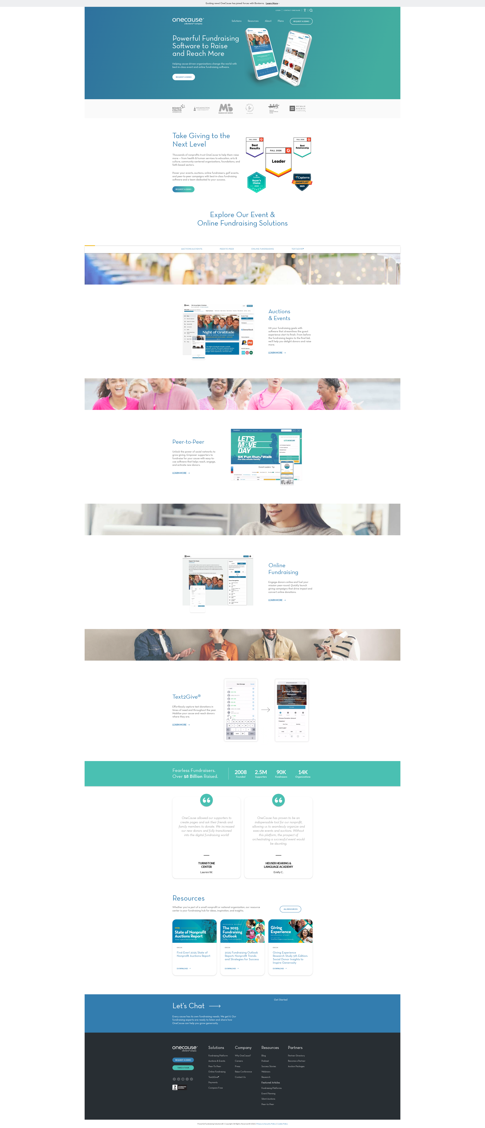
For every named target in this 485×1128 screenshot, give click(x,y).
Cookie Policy (282, 1124)
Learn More (272, 3)
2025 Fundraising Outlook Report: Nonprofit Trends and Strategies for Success (242, 956)
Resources (253, 21)
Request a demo (183, 1060)
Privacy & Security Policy (266, 1124)
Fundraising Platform (218, 1056)
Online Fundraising (262, 249)
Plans (281, 21)
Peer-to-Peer (227, 249)
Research (265, 1077)
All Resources (290, 909)
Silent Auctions (268, 1099)
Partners (295, 1048)
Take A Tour (183, 1068)
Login (278, 10)
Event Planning (268, 1093)
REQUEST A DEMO (184, 77)
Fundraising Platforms (271, 1088)
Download (182, 968)
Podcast (265, 1061)
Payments (213, 1082)
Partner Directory (296, 1056)
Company (243, 1048)
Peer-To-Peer (214, 1066)
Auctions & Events (191, 249)
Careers (239, 1061)
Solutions (236, 21)
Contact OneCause (292, 10)
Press (237, 1066)
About (268, 21)
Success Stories (268, 1066)
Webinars (265, 1072)
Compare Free (215, 1088)
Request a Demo (301, 21)
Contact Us (240, 1077)
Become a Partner (296, 1061)
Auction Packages (296, 1066)
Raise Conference (243, 1072)
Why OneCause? (243, 1056)
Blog (263, 1056)
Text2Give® (298, 249)
